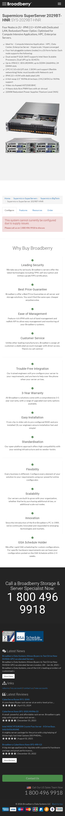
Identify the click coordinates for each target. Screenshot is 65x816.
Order (50, 210)
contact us (28, 688)
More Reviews (9, 760)
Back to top (57, 804)
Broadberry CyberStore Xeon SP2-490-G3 (22, 744)
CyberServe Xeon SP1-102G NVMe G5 (20, 711)
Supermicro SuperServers (25, 198)
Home (7, 198)
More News (8, 676)
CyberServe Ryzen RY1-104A (16, 699)
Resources (37, 210)
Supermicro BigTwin (50, 198)
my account (16, 688)
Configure (9, 210)
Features (23, 210)
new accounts (41, 688)
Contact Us (32, 778)
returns (5, 688)
